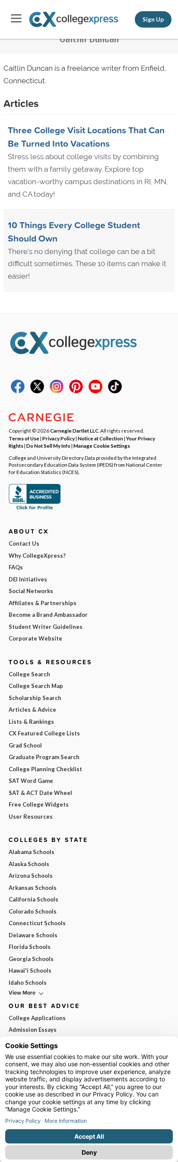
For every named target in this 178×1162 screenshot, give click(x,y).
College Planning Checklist (45, 769)
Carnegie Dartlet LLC (74, 430)
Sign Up (153, 19)
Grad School (25, 745)
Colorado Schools (33, 911)
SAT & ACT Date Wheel (40, 792)
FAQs (16, 567)
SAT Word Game (31, 780)
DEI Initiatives (28, 579)
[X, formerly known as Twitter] (37, 391)
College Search (29, 674)
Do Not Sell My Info (48, 446)
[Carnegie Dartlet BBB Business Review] (34, 509)
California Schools (33, 899)
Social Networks (31, 590)
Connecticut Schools (37, 923)
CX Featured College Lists (44, 733)
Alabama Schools (31, 851)
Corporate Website (35, 638)
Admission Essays (33, 1029)
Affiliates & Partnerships (42, 603)
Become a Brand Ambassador (48, 614)
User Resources (31, 816)
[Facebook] (18, 391)
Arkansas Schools (33, 887)
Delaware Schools (33, 935)
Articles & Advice (32, 709)
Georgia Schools (31, 958)
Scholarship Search (35, 697)
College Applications (37, 1017)
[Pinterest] (76, 391)
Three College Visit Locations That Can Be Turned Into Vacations (86, 136)
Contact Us (24, 543)
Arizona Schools (31, 875)
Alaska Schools (29, 864)
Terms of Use (24, 438)
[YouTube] (95, 391)
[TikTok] (115, 391)
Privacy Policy (58, 438)
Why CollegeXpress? (37, 555)
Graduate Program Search (44, 757)
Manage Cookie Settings (101, 446)
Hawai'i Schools (30, 970)
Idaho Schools (28, 982)
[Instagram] (57, 391)
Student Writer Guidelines (46, 626)
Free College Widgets (39, 804)
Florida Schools (30, 946)
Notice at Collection (100, 438)
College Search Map (36, 685)
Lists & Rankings (31, 721)
